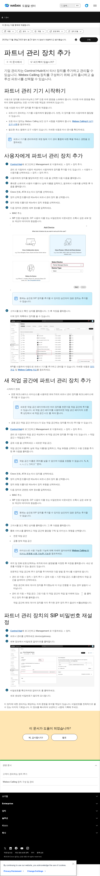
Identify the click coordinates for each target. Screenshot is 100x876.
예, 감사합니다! (36, 737)
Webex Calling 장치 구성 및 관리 (18, 781)
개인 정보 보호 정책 (22, 853)
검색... (65, 5)
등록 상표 (40, 853)
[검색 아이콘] (62, 6)
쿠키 (32, 853)
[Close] (73, 863)
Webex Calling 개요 (27, 369)
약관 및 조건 (8, 853)
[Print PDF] (76, 39)
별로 (64, 737)
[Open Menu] (95, 5)
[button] (86, 5)
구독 (89, 39)
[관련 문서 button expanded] (96, 765)
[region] (38, 868)
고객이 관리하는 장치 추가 (15, 774)
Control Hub (16, 164)
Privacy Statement (12, 871)
